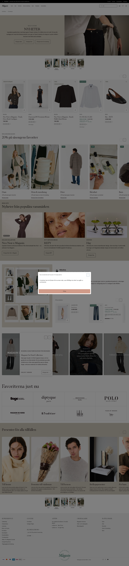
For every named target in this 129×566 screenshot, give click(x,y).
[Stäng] (88, 274)
